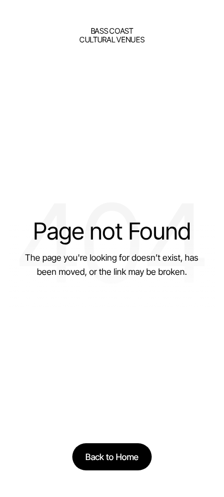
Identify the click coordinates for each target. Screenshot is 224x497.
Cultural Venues (112, 39)
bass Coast (112, 30)
